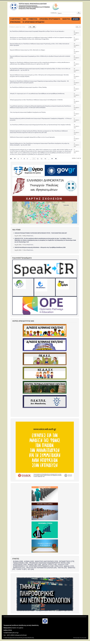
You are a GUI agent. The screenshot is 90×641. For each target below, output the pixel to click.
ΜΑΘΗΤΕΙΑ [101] (19, 568)
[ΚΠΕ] (45, 387)
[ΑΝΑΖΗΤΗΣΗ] (79, 13)
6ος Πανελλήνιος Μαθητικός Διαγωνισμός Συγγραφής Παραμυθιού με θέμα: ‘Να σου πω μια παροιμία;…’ (37, 31)
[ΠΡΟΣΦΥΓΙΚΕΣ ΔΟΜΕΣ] (45, 511)
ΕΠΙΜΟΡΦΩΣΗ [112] (20, 566)
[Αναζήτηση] (30, 27)
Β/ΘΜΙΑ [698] (18, 561)
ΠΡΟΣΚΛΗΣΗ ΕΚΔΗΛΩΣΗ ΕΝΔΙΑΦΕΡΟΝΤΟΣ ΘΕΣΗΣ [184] (49, 563)
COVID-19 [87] (21, 569)
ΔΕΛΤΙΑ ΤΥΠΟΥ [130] (49, 564)
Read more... (30, 235)
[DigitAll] (44, 287)
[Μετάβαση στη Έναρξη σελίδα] (11, 158)
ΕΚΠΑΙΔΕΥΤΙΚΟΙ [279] (66, 561)
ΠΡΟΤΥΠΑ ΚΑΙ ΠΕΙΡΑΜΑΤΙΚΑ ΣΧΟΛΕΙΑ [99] (41, 568)
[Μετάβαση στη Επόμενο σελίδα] (52, 158)
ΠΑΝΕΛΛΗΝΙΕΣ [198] (20, 563)
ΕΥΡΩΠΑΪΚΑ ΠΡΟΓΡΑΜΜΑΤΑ (50, 19)
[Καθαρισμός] (34, 27)
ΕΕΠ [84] (31, 569)
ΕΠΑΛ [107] (59, 566)
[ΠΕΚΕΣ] (45, 359)
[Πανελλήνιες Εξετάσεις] (45, 546)
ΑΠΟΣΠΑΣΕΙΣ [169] (20, 564)
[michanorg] (45, 594)
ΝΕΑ (24, 19)
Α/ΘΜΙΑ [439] (29, 561)
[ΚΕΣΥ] (45, 373)
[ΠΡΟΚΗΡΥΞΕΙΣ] (45, 493)
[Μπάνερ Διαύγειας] (28, 170)
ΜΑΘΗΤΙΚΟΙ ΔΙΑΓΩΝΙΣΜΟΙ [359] (46, 561)
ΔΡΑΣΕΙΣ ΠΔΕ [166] (34, 564)
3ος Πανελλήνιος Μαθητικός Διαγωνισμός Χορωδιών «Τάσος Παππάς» (28, 87)
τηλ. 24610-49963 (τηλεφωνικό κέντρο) (15, 635)
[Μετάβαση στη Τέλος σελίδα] (56, 158)
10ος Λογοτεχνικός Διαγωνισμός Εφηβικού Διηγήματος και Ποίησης (28, 112)
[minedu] (44, 186)
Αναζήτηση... (54, 13)
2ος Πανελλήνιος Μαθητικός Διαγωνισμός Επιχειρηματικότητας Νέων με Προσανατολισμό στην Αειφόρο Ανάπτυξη (40, 124)
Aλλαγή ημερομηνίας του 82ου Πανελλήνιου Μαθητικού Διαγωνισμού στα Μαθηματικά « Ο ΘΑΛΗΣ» (36, 100)
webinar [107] (69, 566)
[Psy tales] (66, 287)
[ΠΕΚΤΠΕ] (45, 401)
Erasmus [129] (63, 564)
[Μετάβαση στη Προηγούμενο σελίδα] (15, 158)
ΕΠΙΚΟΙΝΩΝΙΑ (15, 22)
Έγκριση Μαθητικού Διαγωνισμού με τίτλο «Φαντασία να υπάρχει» (27, 50)
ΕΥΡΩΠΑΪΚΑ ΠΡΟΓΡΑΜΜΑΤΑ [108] (41, 566)
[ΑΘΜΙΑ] (45, 330)
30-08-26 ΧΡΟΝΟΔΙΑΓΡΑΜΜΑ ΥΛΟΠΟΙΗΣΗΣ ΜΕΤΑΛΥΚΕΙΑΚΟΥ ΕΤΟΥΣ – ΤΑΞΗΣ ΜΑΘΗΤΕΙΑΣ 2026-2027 (41, 233)
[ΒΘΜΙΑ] (45, 344)
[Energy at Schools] (23, 287)
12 (37, 159)
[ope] (44, 305)
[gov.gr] (61, 170)
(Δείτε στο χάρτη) (18, 628)
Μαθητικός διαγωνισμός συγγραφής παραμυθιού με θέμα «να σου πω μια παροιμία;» (32, 137)
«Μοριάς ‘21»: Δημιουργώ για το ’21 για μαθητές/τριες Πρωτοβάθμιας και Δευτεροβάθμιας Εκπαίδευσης (37, 93)
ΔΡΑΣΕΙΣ (75, 19)
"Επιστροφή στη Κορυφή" (79, 637)
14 (45, 159)
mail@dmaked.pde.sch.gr (11, 632)
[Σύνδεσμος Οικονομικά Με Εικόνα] (45, 529)
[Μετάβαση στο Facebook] (45, 621)
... (30, 159)
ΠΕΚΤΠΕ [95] (62, 568)
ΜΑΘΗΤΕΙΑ (66, 19)
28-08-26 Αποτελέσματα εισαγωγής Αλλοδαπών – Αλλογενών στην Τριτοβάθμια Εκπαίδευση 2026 (40, 247)
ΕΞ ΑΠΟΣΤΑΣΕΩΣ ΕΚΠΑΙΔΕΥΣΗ (33, 22)
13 (41, 159)
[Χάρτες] (44, 209)
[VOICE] (45, 450)
